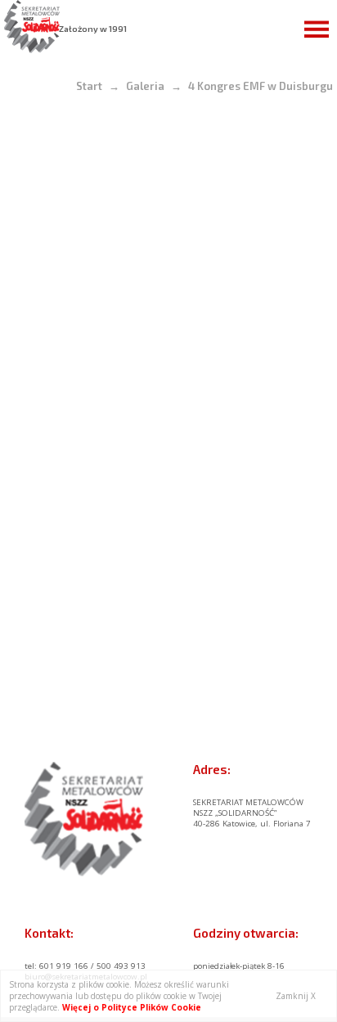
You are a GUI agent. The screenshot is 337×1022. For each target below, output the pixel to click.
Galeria (145, 85)
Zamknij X (296, 996)
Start (89, 85)
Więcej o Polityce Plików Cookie (131, 1007)
